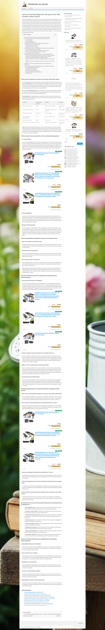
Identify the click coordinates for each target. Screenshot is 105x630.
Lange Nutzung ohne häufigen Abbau (32, 52)
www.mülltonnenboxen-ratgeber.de (72, 158)
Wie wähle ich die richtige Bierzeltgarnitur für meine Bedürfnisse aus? (38, 603)
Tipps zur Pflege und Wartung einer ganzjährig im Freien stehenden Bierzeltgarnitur (39, 66)
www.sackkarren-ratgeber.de (71, 159)
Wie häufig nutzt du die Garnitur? (31, 45)
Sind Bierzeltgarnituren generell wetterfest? (33, 592)
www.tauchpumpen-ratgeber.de (72, 164)
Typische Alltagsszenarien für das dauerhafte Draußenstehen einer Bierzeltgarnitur (39, 48)
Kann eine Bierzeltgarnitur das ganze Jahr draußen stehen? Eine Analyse (37, 37)
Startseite (24, 8)
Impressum (81, 623)
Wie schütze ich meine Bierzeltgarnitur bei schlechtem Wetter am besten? (38, 56)
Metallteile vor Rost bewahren (31, 69)
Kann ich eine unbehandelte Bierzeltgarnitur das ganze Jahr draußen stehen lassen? (40, 55)
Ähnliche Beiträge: (29, 73)
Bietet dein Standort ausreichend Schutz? (33, 44)
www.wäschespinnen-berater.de (72, 148)
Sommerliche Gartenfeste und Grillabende (33, 49)
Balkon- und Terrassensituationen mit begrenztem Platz (35, 51)
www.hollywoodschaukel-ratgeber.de (73, 160)
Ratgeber (31, 8)
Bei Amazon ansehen (56, 166)
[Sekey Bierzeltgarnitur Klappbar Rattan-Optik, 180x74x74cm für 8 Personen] (74, 36)
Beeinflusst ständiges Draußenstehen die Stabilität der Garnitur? (37, 57)
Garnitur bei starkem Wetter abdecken (32, 70)
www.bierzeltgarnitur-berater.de (72, 152)
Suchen (66, 141)
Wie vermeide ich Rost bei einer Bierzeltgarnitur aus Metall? (36, 600)
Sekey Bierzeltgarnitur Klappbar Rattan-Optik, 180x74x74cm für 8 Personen (73, 41)
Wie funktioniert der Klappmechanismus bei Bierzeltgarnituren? (37, 595)
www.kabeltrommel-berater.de (71, 151)
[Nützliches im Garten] (24, 6)
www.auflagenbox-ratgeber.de (71, 157)
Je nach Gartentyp (29, 39)
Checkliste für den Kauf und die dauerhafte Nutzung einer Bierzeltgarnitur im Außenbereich (38, 64)
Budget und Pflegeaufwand (30, 42)
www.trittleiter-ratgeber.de (71, 165)
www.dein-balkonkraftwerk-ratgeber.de (73, 163)
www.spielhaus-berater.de (71, 166)
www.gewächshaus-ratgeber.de (72, 153)
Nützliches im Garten (38, 4)
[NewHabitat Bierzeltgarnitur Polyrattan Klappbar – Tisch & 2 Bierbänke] (74, 125)
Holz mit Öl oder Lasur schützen (31, 68)
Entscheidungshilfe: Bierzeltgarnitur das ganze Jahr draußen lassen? (36, 43)
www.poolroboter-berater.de (71, 162)
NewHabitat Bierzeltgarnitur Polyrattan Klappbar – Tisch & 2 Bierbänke (73, 130)
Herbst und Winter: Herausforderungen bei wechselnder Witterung (37, 50)
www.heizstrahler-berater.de (71, 154)
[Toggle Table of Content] (54, 35)
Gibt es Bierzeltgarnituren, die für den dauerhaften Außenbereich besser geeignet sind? (40, 59)
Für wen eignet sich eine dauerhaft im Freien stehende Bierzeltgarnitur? (37, 38)
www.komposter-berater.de (71, 150)
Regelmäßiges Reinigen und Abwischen (32, 67)
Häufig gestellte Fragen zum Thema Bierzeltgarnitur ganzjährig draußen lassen (38, 54)
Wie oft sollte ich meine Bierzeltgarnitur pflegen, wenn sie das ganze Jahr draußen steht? (40, 62)
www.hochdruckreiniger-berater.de (72, 156)
